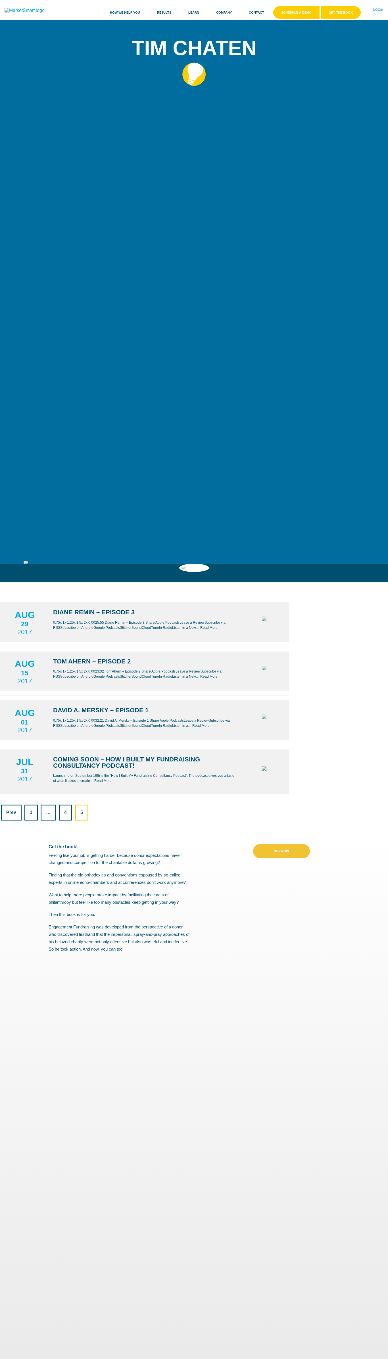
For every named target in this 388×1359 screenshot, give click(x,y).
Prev (11, 812)
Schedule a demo (296, 12)
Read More (209, 628)
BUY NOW (281, 851)
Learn (193, 12)
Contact (256, 12)
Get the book (341, 12)
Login (378, 9)
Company (224, 12)
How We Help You (125, 12)
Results (164, 12)
